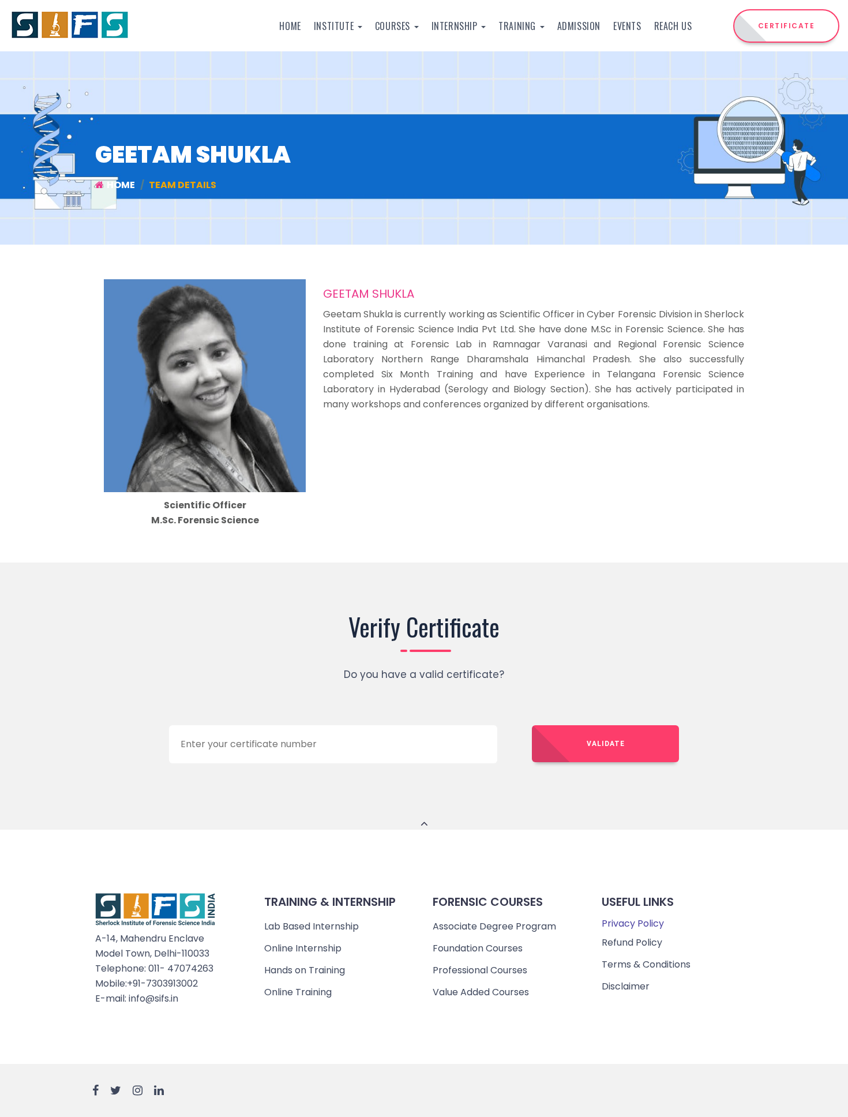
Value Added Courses (481, 992)
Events (627, 26)
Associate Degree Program (494, 926)
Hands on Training (304, 970)
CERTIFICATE (786, 26)
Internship (456, 26)
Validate (606, 744)
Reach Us (673, 26)
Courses (394, 26)
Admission (579, 26)
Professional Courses (480, 970)
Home (290, 26)
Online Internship (303, 948)
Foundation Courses (478, 948)
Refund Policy (632, 942)
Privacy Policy (633, 923)
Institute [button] (335, 26)
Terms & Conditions (646, 964)
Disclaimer (626, 986)
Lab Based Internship (311, 926)
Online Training (298, 992)
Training (518, 26)
